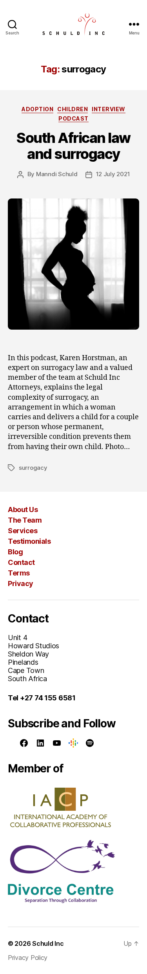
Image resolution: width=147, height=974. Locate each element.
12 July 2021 (113, 174)
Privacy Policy (27, 957)
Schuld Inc (48, 943)
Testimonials (29, 541)
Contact (21, 562)
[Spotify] (89, 743)
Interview (108, 109)
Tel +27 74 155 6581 (42, 698)
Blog (15, 552)
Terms (19, 573)
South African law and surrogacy (73, 145)
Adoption (37, 109)
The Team (25, 520)
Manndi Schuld (57, 174)
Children (72, 109)
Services (22, 531)
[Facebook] (24, 743)
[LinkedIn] (40, 743)
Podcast (73, 118)
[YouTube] (57, 743)
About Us (23, 509)
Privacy (20, 583)
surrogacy (33, 467)
